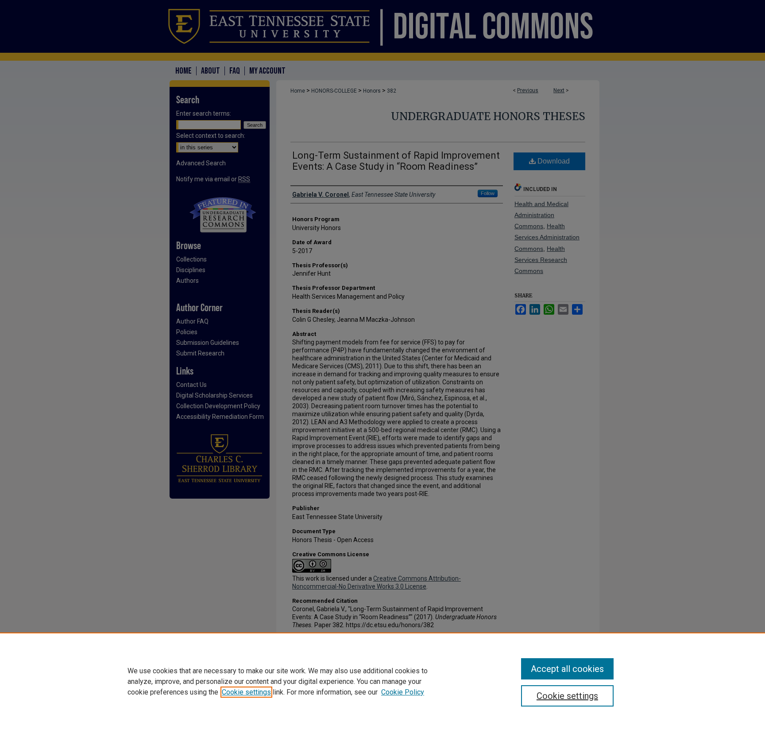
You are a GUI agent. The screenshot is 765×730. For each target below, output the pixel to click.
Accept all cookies (567, 669)
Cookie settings (246, 692)
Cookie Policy (402, 692)
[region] (382, 681)
